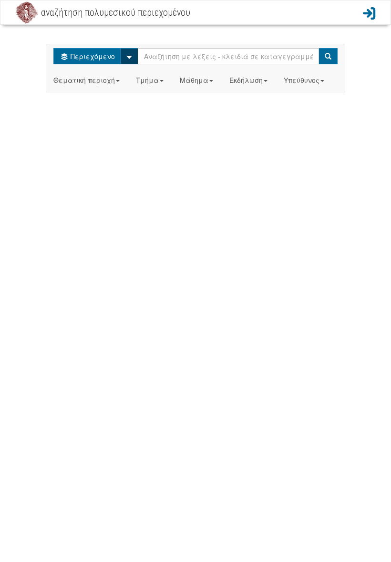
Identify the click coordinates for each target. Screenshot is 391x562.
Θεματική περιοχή (84, 80)
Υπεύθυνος (301, 80)
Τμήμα (147, 80)
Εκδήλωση (246, 80)
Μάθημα (194, 80)
